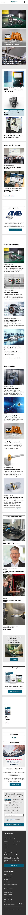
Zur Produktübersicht (15, 691)
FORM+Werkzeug (8, 874)
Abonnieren (14, 865)
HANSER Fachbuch (8, 894)
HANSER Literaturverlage (9, 904)
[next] (8, 723)
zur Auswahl (14, 659)
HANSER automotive (8, 877)
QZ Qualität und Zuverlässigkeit (10, 884)
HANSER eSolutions (8, 899)
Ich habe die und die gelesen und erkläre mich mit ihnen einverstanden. (13, 819)
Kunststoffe (6, 879)
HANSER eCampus (8, 901)
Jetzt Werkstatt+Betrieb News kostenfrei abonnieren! (15, 824)
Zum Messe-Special (15, 229)
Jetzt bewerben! (15, 784)
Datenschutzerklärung (10, 819)
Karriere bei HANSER (8, 892)
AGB (12, 818)
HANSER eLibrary (7, 897)
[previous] (4, 723)
